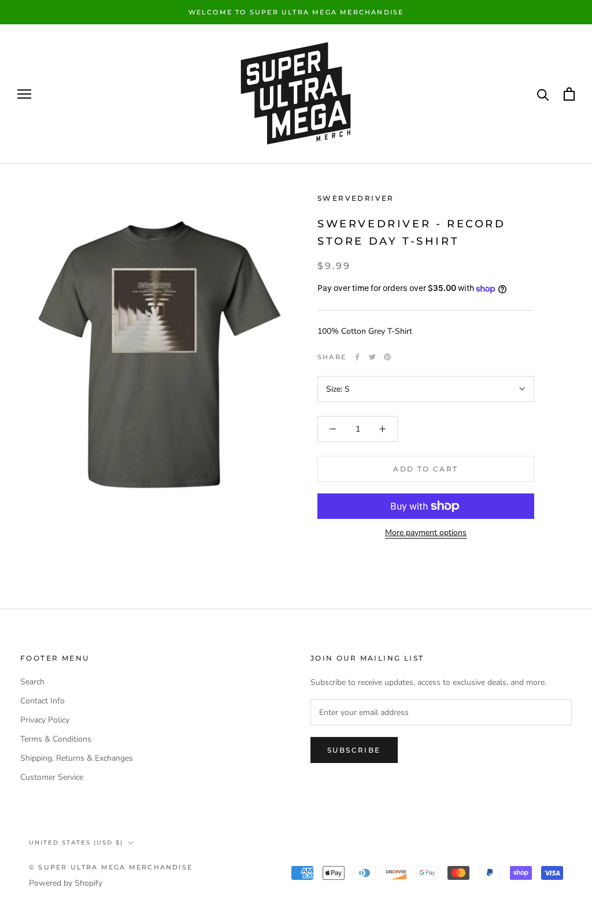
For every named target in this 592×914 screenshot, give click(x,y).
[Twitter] (372, 356)
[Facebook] (357, 356)
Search (32, 681)
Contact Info (42, 700)
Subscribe (354, 750)
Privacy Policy (44, 719)
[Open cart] (569, 94)
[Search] (543, 94)
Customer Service (51, 777)
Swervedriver (355, 198)
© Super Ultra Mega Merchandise (111, 867)
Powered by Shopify (65, 883)
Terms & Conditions (55, 739)
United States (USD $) (76, 842)
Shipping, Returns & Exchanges (76, 758)
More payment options (426, 532)
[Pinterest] (387, 356)
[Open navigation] (24, 94)
